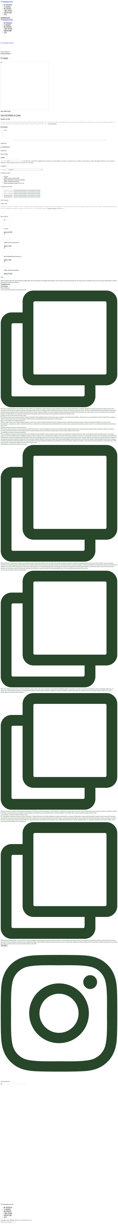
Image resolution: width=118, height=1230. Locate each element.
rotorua (83, 280)
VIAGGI (5, 111)
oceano (67, 280)
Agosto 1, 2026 (7, 246)
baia (9, 280)
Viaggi (2, 282)
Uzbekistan (115, 280)
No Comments (4, 127)
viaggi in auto (5, 282)
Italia (9, 111)
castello (16, 280)
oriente (69, 280)
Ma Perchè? (8, 9)
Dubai (39, 280)
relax (77, 280)
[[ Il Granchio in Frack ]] (7, 2)
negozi (65, 280)
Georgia (6, 176)
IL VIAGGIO (7, 7)
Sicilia (96, 280)
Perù (75, 280)
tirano (103, 280)
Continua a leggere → (52, 208)
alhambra (2, 280)
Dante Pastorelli (8, 195)
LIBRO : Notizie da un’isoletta (11, 181)
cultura (32, 280)
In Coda (48, 280)
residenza (79, 280)
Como (2, 111)
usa (112, 280)
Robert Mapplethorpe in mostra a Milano (14, 180)
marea (60, 280)
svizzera (99, 280)
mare (58, 280)
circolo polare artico (20, 280)
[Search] (22, 161)
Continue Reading (52, 124)
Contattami (8, 12)
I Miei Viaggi (8, 11)
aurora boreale (6, 280)
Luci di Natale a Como (11, 115)
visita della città (9, 282)
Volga (18, 282)
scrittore (93, 280)
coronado (29, 280)
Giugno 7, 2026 (7, 260)
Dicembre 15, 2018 (5, 119)
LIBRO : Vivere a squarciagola (11, 178)
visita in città (15, 282)
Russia (85, 280)
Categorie (3, 169)
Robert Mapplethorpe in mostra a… (13, 256)
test (5, 14)
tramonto (106, 280)
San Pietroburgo (89, 280)
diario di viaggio (35, 280)
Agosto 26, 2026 (8, 232)
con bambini (25, 280)
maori (56, 280)
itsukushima (52, 280)
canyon (13, 280)
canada (11, 280)
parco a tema (72, 280)
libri (54, 280)
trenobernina (109, 280)
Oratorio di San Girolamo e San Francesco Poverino (27, 190)
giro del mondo (45, 280)
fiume (41, 280)
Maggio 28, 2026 (8, 274)
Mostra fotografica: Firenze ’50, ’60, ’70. (14, 183)
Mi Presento (8, 5)
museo (62, 280)
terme (101, 280)
